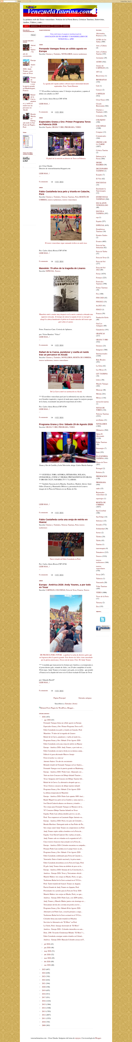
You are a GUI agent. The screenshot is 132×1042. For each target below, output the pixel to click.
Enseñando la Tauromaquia (101, 189)
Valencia (99, 578)
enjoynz (78, 1038)
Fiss (97, 294)
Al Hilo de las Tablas (101, 40)
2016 (44, 1001)
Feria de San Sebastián (100, 246)
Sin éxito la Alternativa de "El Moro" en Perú (60, 922)
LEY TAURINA (102, 373)
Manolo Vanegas (102, 384)
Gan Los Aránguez (99, 324)
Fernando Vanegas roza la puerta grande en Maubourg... (64, 768)
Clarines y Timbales (53, 54)
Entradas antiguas (85, 698)
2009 (44, 1025)
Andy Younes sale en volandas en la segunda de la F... (63, 838)
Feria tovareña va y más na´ (54, 758)
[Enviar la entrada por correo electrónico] (51, 112)
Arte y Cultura (101, 45)
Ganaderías (100, 329)
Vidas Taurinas (101, 586)
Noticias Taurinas (67, 197)
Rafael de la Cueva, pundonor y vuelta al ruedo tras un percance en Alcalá (64, 353)
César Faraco (101, 100)
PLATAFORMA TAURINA (102, 457)
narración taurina (102, 401)
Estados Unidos (101, 235)
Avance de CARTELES (100, 66)
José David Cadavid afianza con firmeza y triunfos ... (63, 803)
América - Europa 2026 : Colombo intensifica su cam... (64, 929)
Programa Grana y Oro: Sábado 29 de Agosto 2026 (66, 424)
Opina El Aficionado (100, 435)
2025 (44, 969)
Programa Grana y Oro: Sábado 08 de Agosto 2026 (62, 908)
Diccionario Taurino (45, 26)
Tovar (98, 574)
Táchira (99, 536)
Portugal (99, 468)
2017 (44, 997)
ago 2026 (47, 720)
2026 (44, 717)
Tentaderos (100, 552)
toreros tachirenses (80, 54)
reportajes (99, 498)
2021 (44, 983)
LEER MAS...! (44, 103)
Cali (97, 86)
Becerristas (100, 75)
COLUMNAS (60, 590)
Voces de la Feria (102, 596)
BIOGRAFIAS (34, 26)
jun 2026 (47, 947)
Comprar (99, 132)
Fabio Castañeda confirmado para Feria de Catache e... (63, 855)
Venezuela (100, 582)
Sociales (99, 524)
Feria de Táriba (101, 251)
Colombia (99, 116)
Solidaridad (100, 528)
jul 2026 (47, 944)
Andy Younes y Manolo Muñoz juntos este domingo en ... (64, 901)
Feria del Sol (100, 261)
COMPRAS (65, 26)
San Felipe (100, 517)
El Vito (98, 178)
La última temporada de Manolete (56, 793)
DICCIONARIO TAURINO (102, 169)
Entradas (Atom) (71, 703)
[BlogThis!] (57, 112)
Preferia (99, 472)
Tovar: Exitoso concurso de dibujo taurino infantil (62, 786)
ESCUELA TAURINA (100, 212)
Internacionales (101, 353)
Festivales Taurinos (99, 282)
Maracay (99, 390)
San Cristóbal (101, 510)
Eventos (99, 241)
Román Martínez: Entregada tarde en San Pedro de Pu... (64, 824)
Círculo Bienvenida (100, 104)
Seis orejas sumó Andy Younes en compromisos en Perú (64, 828)
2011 (44, 1018)
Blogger (98, 1038)
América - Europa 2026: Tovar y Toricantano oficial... (63, 873)
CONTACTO (57, 26)
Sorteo (98, 532)
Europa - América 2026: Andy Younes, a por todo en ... (64, 747)
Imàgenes (99, 349)
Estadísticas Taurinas (100, 230)
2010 (44, 1022)
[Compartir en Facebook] (61, 112)
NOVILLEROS (66, 54)
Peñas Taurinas (101, 442)
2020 (44, 987)
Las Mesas (100, 370)
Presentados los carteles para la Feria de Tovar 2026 (62, 890)
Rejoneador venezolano (100, 493)
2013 (44, 1011)
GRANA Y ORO (58, 127)
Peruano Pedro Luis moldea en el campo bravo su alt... (63, 848)
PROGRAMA (70, 127)
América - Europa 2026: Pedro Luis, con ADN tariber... (64, 897)
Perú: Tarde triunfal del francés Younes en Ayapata (62, 883)
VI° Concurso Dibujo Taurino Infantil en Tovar (61, 810)
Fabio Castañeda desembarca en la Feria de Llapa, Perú (64, 862)
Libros (98, 380)
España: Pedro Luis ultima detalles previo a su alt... (62, 814)
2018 (44, 994)
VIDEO (78, 127)
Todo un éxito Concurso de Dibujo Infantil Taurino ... (63, 775)
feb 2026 (47, 961)
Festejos (99, 277)
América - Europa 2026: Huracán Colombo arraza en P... (64, 939)
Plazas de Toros (101, 462)
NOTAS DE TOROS (100, 409)
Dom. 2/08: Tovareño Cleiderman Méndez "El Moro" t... (64, 932)
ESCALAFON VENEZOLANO (102, 204)
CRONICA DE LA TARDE (101, 143)
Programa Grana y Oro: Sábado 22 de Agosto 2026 (62, 789)
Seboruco (99, 520)
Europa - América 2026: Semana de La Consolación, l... (64, 869)
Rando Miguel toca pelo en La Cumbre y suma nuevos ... (64, 800)
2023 (44, 976)
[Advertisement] (28, 196)
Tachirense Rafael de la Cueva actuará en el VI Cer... (63, 880)
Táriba (98, 540)
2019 (44, 990)
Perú (76, 197)
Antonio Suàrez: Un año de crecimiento (58, 761)
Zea (97, 606)
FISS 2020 (100, 297)
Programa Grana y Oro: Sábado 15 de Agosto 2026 (62, 852)
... (39, 106)
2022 (44, 980)
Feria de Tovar (71, 590)
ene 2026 (47, 965)
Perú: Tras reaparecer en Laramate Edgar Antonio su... (63, 817)
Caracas (99, 89)
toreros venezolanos (69, 199)
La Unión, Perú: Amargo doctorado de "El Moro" (61, 925)
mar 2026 (47, 958)
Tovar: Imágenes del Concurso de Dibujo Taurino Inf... (63, 779)
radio (98, 488)
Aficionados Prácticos (100, 34)
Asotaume (99, 58)
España (48, 127)
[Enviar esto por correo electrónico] (56, 112)
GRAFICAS (100, 333)
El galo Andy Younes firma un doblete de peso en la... (63, 866)
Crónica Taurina (102, 150)
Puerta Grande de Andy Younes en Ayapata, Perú (61, 887)
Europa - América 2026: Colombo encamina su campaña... (65, 845)
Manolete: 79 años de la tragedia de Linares (62, 268)
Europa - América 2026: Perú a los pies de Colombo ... (63, 821)
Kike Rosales (101, 359)
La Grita (99, 366)
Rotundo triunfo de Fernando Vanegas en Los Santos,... (63, 765)
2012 (44, 1015)
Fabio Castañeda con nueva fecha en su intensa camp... (63, 751)
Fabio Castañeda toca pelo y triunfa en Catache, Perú (63, 730)
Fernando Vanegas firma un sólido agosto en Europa (62, 723)
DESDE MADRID (99, 163)
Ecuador (99, 174)
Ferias (98, 273)
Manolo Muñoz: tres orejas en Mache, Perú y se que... (63, 876)
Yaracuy (99, 602)
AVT (97, 72)
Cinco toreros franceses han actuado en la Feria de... (63, 841)
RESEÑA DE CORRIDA (82, 357)
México (99, 397)
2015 (44, 1004)
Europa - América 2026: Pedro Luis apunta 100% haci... (64, 796)
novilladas (100, 420)
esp (97, 217)
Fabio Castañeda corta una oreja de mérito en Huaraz (63, 744)
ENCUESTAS (101, 182)
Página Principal (60, 698)
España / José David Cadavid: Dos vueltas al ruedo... (63, 834)
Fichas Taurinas (102, 287)
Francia (80, 590)
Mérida (98, 394)
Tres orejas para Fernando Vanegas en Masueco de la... (63, 807)
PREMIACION (101, 476)
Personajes (100, 448)
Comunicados (101, 136)
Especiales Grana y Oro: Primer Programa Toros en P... (64, 726)
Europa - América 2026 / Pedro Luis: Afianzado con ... (63, 772)
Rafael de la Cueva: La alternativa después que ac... (62, 782)
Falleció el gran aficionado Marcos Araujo (59, 754)
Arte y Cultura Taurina (101, 52)
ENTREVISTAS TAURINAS (102, 198)
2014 (44, 1008)
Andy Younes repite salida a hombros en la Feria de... (63, 831)
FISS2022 (99, 301)
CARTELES (50, 590)
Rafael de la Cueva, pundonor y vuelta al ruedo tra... (63, 737)
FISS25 (98, 309)
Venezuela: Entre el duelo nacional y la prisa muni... (63, 859)
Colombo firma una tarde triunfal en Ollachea (60, 918)
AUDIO (99, 62)
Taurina (99, 544)
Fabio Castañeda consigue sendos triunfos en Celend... (63, 936)
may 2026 (48, 951)
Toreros (57, 271)
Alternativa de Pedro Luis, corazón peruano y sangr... (63, 911)
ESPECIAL (50, 271)
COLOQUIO (100, 120)
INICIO (26, 26)
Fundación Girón (102, 317)
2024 (44, 973)
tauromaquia (100, 548)
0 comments (43, 112)
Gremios (99, 345)
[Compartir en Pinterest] (62, 112)
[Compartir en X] (59, 112)
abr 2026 (47, 954)
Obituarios (100, 430)
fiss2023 (99, 305)
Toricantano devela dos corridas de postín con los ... (62, 904)
